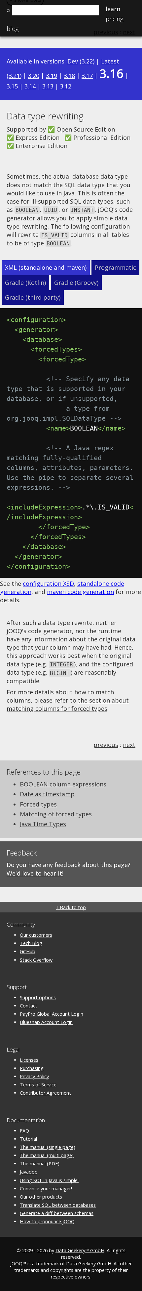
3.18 (69, 76)
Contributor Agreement (45, 1093)
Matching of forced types (56, 814)
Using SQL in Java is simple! (49, 1180)
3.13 (47, 86)
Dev (72, 61)
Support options (38, 997)
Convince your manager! (46, 1188)
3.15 (12, 86)
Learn (113, 9)
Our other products (41, 1197)
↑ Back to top (71, 907)
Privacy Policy (34, 1076)
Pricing (114, 19)
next (129, 745)
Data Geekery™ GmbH (79, 1250)
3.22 (87, 61)
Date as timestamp (47, 794)
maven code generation (80, 592)
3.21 (14, 76)
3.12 (65, 86)
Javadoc (28, 1172)
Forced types (38, 804)
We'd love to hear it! (35, 873)
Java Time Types (43, 824)
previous (105, 745)
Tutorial (28, 1139)
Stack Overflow (36, 960)
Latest (110, 61)
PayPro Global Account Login (51, 1014)
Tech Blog (31, 943)
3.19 (51, 76)
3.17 (87, 76)
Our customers (36, 935)
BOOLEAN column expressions (63, 784)
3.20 (33, 76)
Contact (28, 1006)
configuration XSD (48, 583)
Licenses (29, 1060)
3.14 (30, 86)
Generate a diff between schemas (56, 1213)
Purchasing (32, 1068)
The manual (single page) (47, 1147)
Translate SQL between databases (58, 1205)
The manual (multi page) (47, 1155)
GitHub (27, 951)
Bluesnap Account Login (46, 1022)
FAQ (24, 1131)
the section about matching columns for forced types (68, 704)
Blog (12, 29)
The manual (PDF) (39, 1163)
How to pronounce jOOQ (47, 1221)
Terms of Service (38, 1084)
